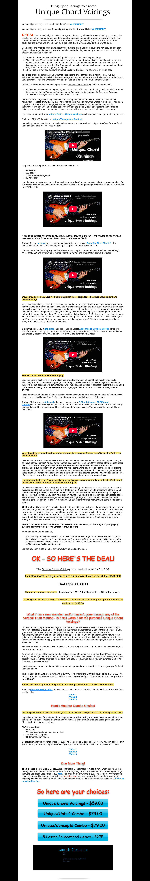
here (60, 774)
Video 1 (73, 694)
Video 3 (73, 699)
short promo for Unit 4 (41, 689)
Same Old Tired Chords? (99, 243)
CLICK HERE (98, 29)
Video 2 (73, 697)
